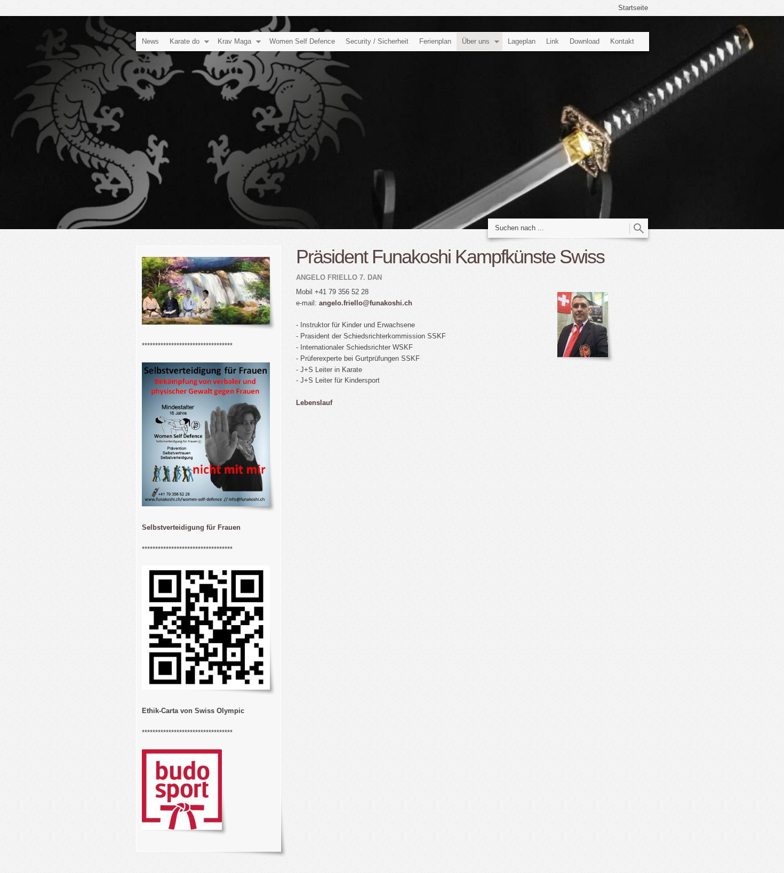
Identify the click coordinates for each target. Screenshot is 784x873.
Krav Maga (234, 41)
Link (552, 41)
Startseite (633, 8)
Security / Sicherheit (377, 41)
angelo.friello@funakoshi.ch (365, 303)
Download (584, 41)
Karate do (184, 41)
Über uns (476, 41)
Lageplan (521, 41)
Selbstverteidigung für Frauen (191, 527)
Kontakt (622, 41)
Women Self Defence (302, 41)
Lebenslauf (314, 403)
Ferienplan (435, 41)
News (150, 41)
